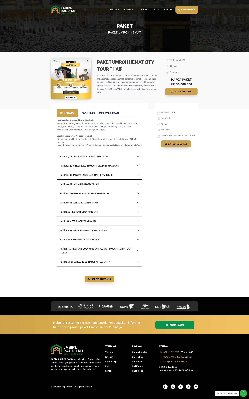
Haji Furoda (137, 371)
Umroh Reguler (139, 352)
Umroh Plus (137, 357)
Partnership (111, 361)
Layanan (109, 357)
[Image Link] (64, 9)
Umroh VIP (137, 361)
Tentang (109, 352)
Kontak (108, 371)
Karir (107, 366)
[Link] (165, 386)
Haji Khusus (137, 366)
